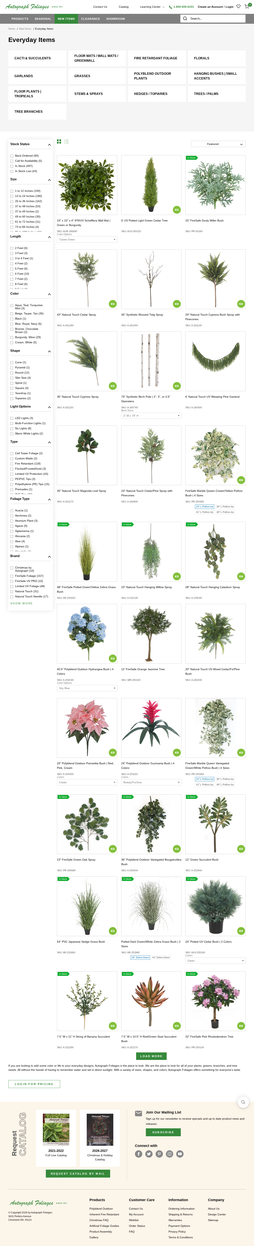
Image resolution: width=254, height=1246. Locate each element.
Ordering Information (181, 1208)
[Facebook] (138, 1154)
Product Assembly (100, 1231)
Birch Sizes (127, 410)
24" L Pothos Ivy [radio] (204, 506)
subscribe (163, 1132)
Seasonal (43, 18)
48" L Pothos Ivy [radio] (225, 512)
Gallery (93, 1237)
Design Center (217, 1214)
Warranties (175, 1220)
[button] (59, 141)
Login (230, 6)
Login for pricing (34, 1084)
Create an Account (210, 6)
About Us (213, 1208)
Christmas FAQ (99, 1220)
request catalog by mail (78, 1173)
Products (20, 18)
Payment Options (179, 1225)
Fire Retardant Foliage (155, 58)
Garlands (23, 76)
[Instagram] (169, 1154)
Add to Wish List (79, 185)
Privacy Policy (177, 1231)
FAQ (132, 1231)
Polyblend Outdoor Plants (152, 76)
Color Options (64, 234)
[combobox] (213, 18)
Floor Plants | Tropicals (27, 94)
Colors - (125, 777)
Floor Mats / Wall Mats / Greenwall (96, 58)
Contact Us (136, 1208)
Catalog (124, 6)
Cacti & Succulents (32, 58)
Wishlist (134, 1220)
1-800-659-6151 (183, 6)
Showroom (115, 18)
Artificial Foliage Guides (104, 1225)
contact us (100, 6)
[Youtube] (180, 1154)
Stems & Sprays (88, 94)
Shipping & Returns (180, 1214)
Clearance (90, 18)
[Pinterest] (159, 1154)
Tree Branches (28, 111)
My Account (136, 1214)
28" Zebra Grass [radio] (140, 957)
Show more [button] (21, 603)
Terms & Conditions (180, 1237)
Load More (151, 1056)
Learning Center (150, 6)
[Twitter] (149, 1154)
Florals (201, 58)
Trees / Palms (206, 94)
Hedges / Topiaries (150, 94)
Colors (60, 777)
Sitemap (213, 1220)
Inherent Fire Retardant (104, 1214)
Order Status (137, 1225)
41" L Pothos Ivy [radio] (204, 512)
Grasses (82, 76)
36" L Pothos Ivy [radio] (225, 506)
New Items (66, 18)
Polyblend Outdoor (101, 1208)
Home (11, 28)
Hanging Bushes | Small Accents (215, 76)
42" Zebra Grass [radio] (161, 957)
